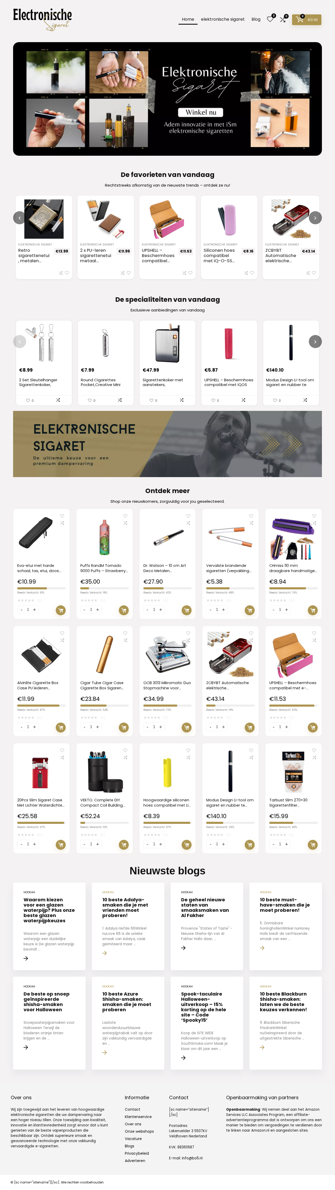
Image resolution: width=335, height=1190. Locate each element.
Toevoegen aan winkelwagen (61, 610)
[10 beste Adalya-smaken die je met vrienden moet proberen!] (128, 926)
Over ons (133, 1124)
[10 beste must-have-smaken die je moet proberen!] (285, 926)
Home (188, 19)
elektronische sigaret (223, 19)
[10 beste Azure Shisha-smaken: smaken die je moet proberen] (128, 1023)
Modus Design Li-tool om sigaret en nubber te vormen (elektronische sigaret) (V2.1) (290, 387)
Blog (256, 19)
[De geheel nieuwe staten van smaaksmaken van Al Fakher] (207, 926)
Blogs (129, 1146)
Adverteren (135, 1160)
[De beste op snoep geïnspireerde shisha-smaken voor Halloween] (49, 1023)
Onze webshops (139, 1131)
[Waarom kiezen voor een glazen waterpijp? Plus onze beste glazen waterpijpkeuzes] (49, 926)
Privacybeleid (137, 1153)
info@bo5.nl (192, 1158)
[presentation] (19, 217)
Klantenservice (138, 1116)
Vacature (133, 1138)
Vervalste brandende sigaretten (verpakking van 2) (227, 571)
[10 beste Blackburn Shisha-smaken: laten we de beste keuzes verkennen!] (285, 1023)
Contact (132, 1109)
